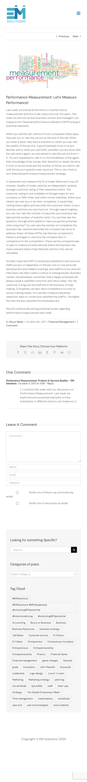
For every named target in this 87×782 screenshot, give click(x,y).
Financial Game (59, 654)
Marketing (17, 679)
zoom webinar (61, 705)
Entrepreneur (35, 641)
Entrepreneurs (20, 648)
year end (17, 705)
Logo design (36, 673)
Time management (22, 698)
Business (61, 622)
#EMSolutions (20, 598)
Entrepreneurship (22, 654)
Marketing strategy (39, 679)
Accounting (18, 622)
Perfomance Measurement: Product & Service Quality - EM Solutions (40, 382)
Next (75, 36)
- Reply (49, 383)
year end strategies (37, 705)
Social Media (19, 686)
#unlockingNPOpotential (52, 616)
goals (15, 667)
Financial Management (61, 321)
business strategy (50, 629)
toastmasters (45, 698)
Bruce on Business (41, 622)
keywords (65, 667)
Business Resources (23, 629)
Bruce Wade (16, 321)
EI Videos (17, 641)
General (67, 660)
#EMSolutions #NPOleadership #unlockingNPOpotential (29, 607)
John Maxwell (47, 667)
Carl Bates (17, 635)
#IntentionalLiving (22, 616)
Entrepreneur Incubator (61, 641)
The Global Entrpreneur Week (43, 692)
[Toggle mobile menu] (79, 13)
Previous (64, 36)
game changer (50, 660)
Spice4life (36, 686)
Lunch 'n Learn (56, 673)
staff (50, 686)
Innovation (29, 667)
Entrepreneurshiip (43, 648)
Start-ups (63, 686)
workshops (64, 698)
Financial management (24, 660)
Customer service (38, 635)
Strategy (17, 692)
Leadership (18, 673)
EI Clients (58, 635)
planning (59, 679)
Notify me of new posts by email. (48, 503)
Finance (41, 654)
